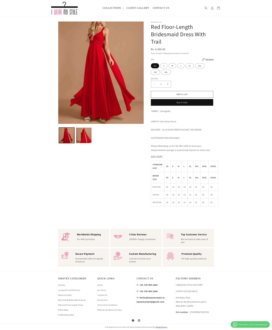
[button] (113, 8)
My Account (102, 300)
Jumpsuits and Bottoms (69, 290)
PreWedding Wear (66, 315)
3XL (155, 72)
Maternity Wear (65, 295)
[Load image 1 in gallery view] (67, 135)
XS (155, 66)
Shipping (167, 53)
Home (100, 285)
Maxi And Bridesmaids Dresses (72, 300)
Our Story (101, 290)
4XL (166, 72)
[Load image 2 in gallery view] (84, 135)
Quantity (154, 78)
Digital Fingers (161, 327)
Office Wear (63, 310)
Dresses (61, 285)
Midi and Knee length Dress (70, 305)
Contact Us (102, 295)
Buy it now (182, 102)
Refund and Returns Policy (109, 310)
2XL (199, 66)
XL (190, 66)
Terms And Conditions (107, 305)
